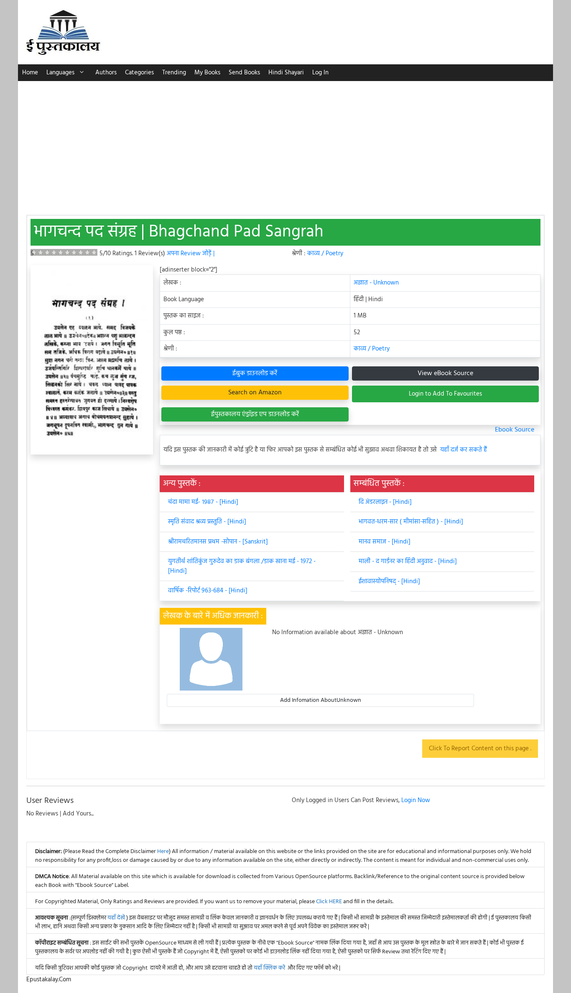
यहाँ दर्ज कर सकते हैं (463, 450)
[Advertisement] (285, 143)
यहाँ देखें (116, 918)
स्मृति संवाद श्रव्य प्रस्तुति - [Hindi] (207, 522)
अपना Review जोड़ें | (190, 254)
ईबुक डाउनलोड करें (254, 373)
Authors (106, 73)
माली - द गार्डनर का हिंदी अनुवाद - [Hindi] (408, 561)
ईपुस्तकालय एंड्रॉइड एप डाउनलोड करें (255, 414)
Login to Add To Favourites (445, 394)
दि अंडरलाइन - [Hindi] (385, 502)
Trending (174, 73)
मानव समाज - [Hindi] (384, 542)
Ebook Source (514, 429)
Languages (60, 73)
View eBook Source (445, 373)
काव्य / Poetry (325, 254)
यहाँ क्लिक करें (269, 968)
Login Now (415, 800)
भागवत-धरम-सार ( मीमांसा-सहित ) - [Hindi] (411, 522)
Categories (139, 73)
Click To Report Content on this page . (480, 749)
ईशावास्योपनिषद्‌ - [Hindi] (389, 581)
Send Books (244, 73)
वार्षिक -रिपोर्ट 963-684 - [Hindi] (207, 591)
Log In (320, 73)
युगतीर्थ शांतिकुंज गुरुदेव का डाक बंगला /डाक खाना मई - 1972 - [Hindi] (242, 566)
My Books (207, 73)
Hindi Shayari (286, 73)
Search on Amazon (255, 392)
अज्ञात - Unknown (376, 283)
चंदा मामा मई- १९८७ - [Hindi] (203, 502)
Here (163, 851)
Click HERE (329, 902)
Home (30, 73)
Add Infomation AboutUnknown (320, 700)
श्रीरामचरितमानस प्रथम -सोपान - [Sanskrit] (218, 542)
